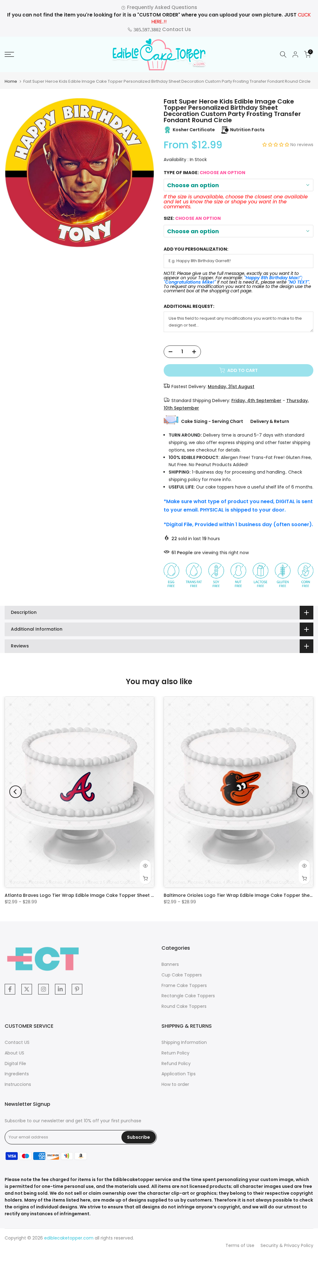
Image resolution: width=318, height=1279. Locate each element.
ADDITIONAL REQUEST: (189, 306)
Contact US (17, 1042)
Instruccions (18, 1084)
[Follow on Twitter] (26, 989)
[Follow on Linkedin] (60, 989)
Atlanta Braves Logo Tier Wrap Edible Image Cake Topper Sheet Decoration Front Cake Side (109, 895)
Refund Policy (176, 1063)
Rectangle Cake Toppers (188, 996)
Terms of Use (239, 1245)
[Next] (302, 791)
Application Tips (178, 1074)
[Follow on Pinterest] (77, 989)
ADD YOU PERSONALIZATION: (196, 249)
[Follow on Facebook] (10, 989)
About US (14, 1053)
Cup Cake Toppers (181, 975)
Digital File (15, 1063)
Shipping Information (184, 1042)
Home (11, 81)
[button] (276, 144)
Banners (170, 964)
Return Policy (175, 1053)
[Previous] (15, 791)
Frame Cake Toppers (184, 985)
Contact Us (161, 29)
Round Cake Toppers (184, 1006)
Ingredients (17, 1074)
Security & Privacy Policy (287, 1245)
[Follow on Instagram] (43, 989)
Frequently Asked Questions (161, 7)
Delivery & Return (269, 421)
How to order (175, 1084)
